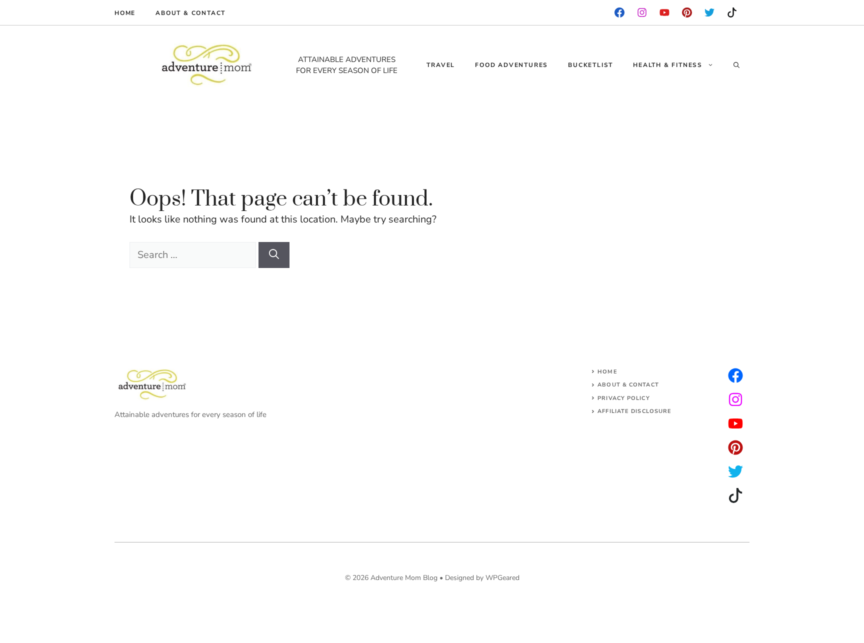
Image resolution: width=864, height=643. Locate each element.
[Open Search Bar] (737, 65)
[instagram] (687, 13)
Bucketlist (590, 65)
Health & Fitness (667, 65)
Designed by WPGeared (482, 577)
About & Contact (191, 13)
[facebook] (619, 13)
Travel (440, 65)
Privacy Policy (624, 398)
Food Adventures (511, 65)
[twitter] (735, 399)
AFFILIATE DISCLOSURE (635, 411)
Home (125, 13)
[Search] (274, 255)
